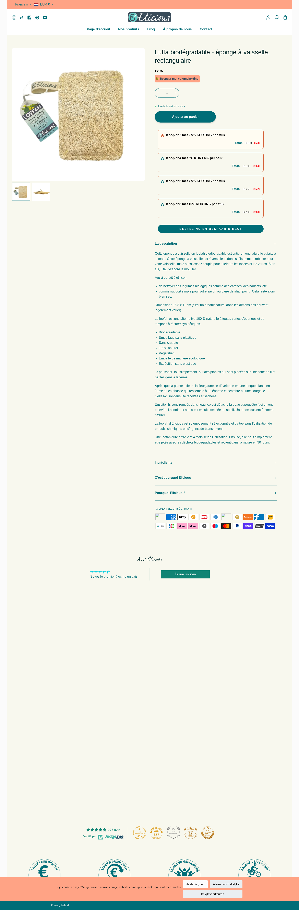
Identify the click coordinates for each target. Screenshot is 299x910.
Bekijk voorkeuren (212, 894)
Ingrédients (163, 462)
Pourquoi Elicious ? (170, 493)
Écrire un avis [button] (185, 574)
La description (166, 243)
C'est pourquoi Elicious (173, 477)
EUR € (45, 4)
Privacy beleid (60, 905)
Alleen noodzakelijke (226, 884)
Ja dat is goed (195, 884)
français (21, 4)
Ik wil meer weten (170, 887)
